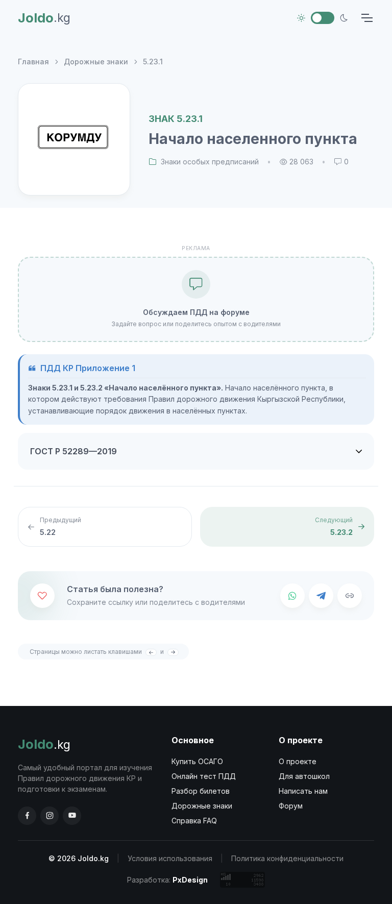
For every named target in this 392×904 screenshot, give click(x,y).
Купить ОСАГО (197, 761)
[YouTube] (72, 816)
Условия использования (170, 858)
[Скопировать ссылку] (349, 595)
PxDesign (190, 879)
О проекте (297, 761)
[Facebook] (27, 816)
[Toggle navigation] (366, 18)
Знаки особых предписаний (210, 161)
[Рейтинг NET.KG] (242, 880)
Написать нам (303, 791)
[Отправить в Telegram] (321, 595)
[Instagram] (49, 816)
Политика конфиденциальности (287, 858)
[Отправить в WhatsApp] (292, 595)
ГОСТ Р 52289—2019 (73, 451)
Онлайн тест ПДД (204, 776)
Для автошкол (304, 776)
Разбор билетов (201, 791)
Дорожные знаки (96, 61)
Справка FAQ (194, 820)
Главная (33, 61)
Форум (291, 805)
